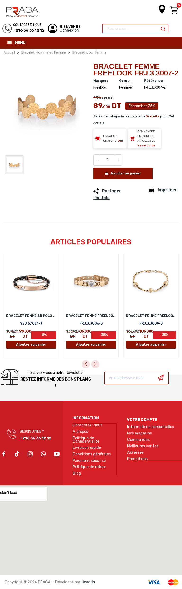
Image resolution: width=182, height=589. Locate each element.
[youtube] (57, 454)
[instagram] (30, 454)
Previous (86, 364)
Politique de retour (89, 467)
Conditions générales (92, 454)
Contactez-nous (87, 425)
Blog (77, 473)
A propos (80, 431)
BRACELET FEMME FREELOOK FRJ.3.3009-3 (151, 316)
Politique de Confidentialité (86, 439)
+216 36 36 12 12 (35, 438)
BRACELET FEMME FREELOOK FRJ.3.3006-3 (91, 316)
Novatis (88, 582)
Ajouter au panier (126, 173)
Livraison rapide (87, 447)
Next (95, 364)
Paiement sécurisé (89, 460)
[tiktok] (17, 454)
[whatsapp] (43, 454)
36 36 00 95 (146, 145)
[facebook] (4, 454)
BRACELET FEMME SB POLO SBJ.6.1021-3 (31, 316)
